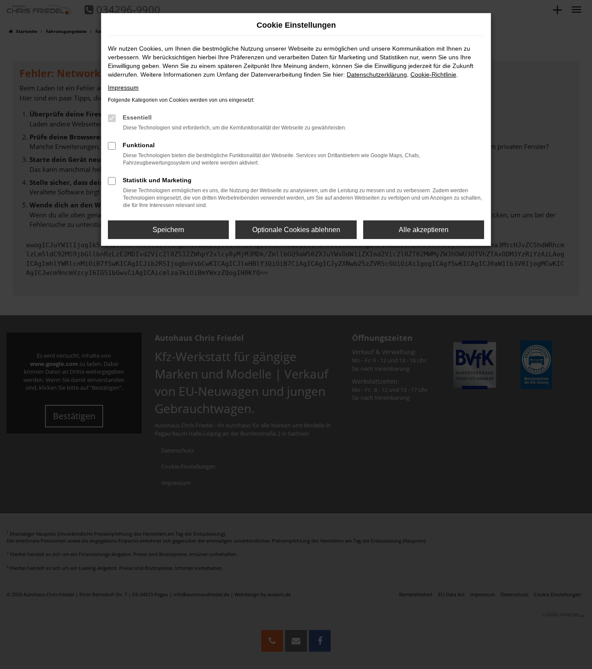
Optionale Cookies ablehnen (296, 229)
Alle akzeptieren (424, 229)
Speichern (168, 229)
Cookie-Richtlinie (433, 74)
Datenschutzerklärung (377, 74)
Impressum (123, 87)
